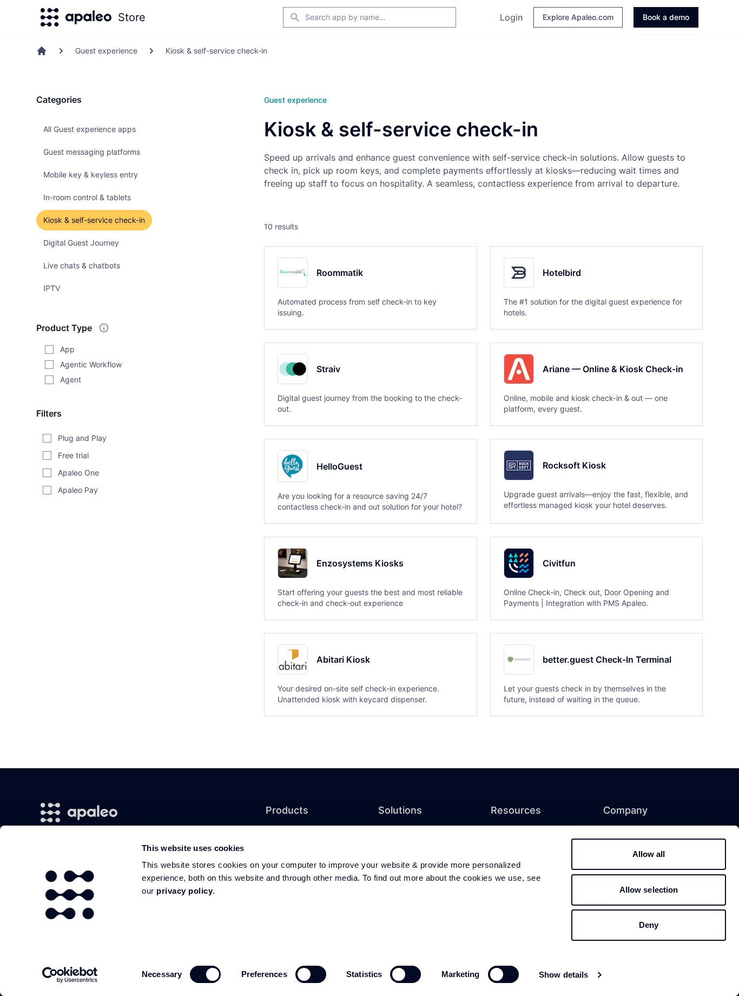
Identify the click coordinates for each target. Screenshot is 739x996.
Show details (563, 974)
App (67, 349)
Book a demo (666, 17)
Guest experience (106, 50)
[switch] (310, 974)
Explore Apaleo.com (578, 17)
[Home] (41, 50)
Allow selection (648, 889)
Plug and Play (82, 438)
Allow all (648, 854)
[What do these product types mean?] (103, 327)
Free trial (73, 455)
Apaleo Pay (78, 489)
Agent (70, 379)
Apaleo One (78, 472)
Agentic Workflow (91, 364)
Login (511, 17)
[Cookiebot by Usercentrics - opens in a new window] (70, 975)
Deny (648, 924)
